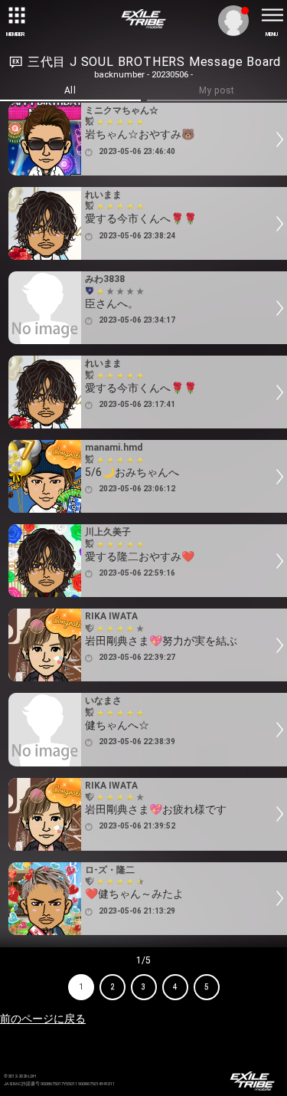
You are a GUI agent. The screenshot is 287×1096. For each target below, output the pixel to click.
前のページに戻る (43, 1018)
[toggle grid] (15, 15)
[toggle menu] (271, 15)
